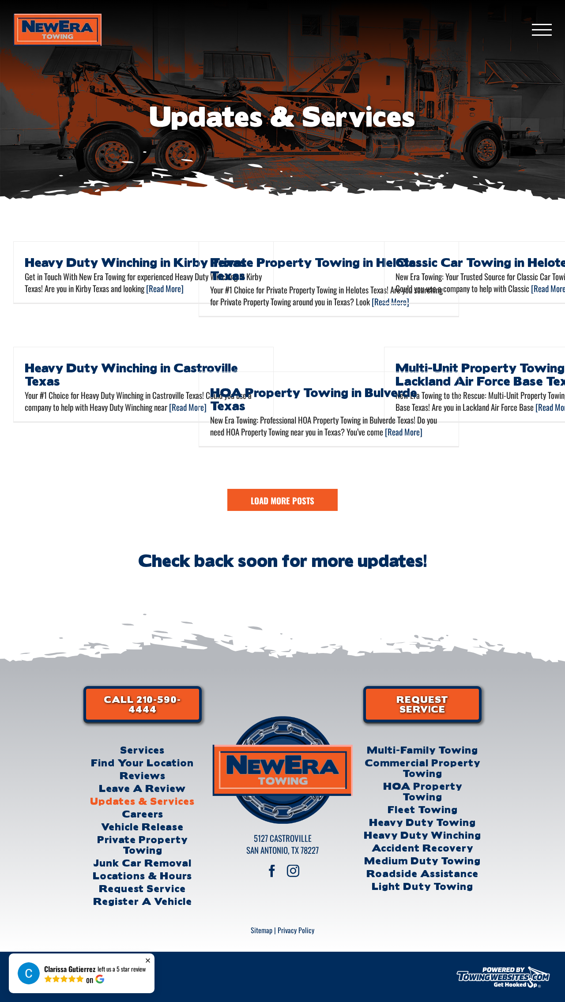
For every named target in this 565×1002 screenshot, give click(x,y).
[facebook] (272, 871)
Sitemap (261, 930)
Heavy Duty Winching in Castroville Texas (131, 374)
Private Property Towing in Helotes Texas (316, 268)
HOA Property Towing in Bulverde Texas (313, 398)
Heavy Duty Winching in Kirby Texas (135, 261)
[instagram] (293, 871)
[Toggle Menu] (542, 30)
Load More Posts (282, 500)
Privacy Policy (296, 930)
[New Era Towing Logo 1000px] (282, 720)
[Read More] (164, 288)
